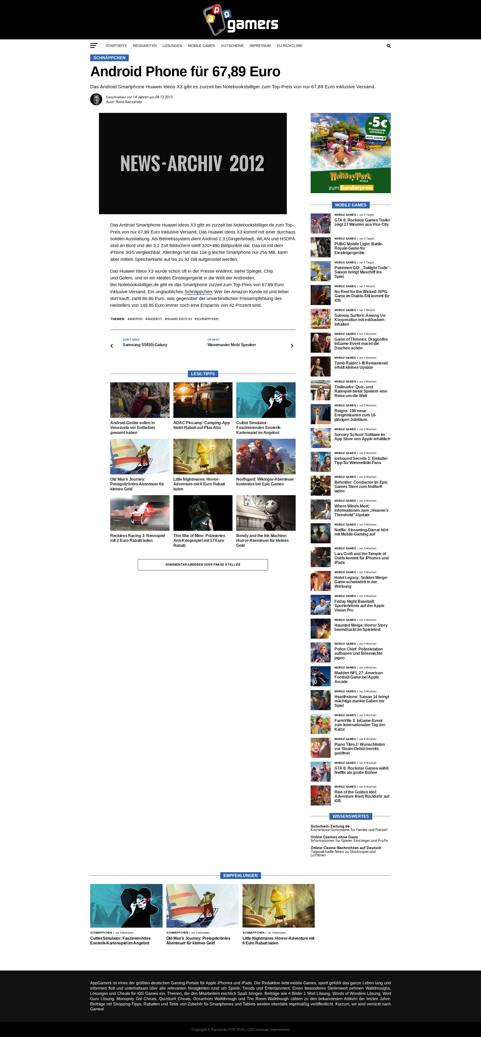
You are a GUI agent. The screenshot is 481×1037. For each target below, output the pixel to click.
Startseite (116, 46)
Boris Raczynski (129, 102)
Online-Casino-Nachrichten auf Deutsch (346, 848)
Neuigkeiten (145, 46)
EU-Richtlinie (289, 46)
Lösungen (172, 46)
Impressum (260, 46)
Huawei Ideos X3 (179, 319)
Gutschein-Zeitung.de (330, 826)
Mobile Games (201, 46)
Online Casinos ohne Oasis (334, 837)
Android (136, 319)
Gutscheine (232, 46)
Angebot (154, 319)
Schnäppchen (198, 291)
